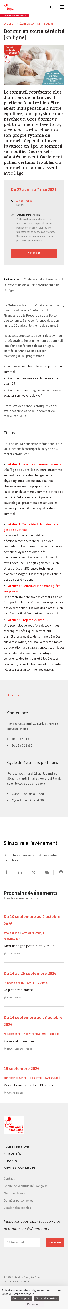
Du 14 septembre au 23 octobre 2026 (33, 1020)
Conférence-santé (15, 1078)
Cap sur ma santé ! (19, 990)
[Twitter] (34, 873)
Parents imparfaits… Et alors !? (30, 1085)
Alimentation (12, 938)
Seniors (48, 23)
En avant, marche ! (20, 1041)
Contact (9, 1178)
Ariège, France (24, 200)
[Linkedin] (20, 873)
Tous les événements (18, 898)
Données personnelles (18, 1200)
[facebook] (6, 873)
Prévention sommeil (28, 23)
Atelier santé (12, 1034)
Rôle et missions (17, 1146)
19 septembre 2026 (21, 1068)
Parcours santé (14, 982)
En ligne (8, 23)
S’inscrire (34, 253)
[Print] (61, 873)
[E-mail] (47, 873)
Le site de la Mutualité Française (26, 1186)
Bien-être (36, 1078)
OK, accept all (21, 1298)
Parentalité (52, 1078)
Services (10, 1161)
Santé (30, 982)
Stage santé (11, 933)
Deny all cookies (46, 1298)
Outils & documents (19, 1168)
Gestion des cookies (17, 1208)
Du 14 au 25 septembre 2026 (30, 973)
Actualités (12, 1154)
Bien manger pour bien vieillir (29, 946)
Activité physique (33, 933)
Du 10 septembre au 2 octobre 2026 (32, 920)
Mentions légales (15, 1193)
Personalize (34, 1304)
